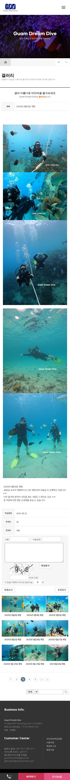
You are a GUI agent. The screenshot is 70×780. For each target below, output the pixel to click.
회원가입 (50, 749)
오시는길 (57, 776)
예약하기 (31, 776)
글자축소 (66, 62)
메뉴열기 (63, 7)
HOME (5, 62)
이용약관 (50, 742)
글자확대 (59, 62)
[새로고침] (33, 577)
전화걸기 (9, 776)
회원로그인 (51, 746)
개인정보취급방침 (54, 738)
